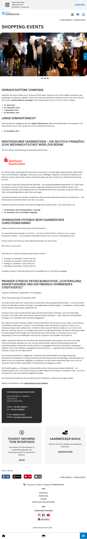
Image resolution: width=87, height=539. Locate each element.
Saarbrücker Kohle (65, 452)
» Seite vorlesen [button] (66, 20)
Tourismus (31, 484)
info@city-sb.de (19, 414)
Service (22, 460)
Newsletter (45, 519)
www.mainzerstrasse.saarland (36, 383)
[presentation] (2, 56)
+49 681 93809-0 (20, 407)
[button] (77, 14)
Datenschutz (43, 496)
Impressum (43, 493)
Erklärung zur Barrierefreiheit (43, 502)
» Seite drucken (79, 20)
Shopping (46, 484)
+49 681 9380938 (17, 409)
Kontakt (44, 499)
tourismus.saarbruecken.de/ (23, 417)
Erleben (39, 484)
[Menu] (83, 536)
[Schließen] (1, 4)
